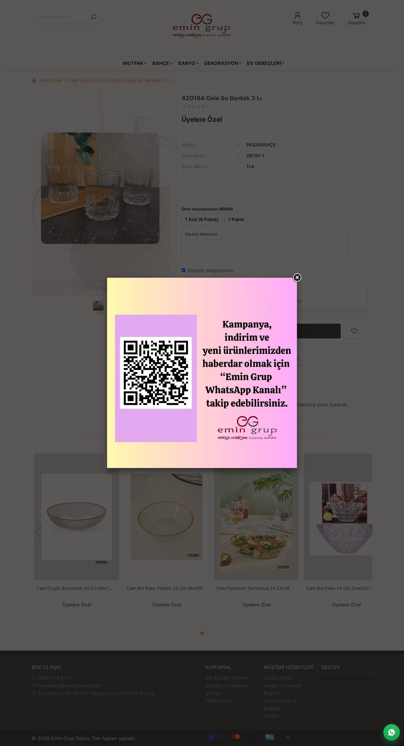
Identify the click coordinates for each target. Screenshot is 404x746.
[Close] (297, 277)
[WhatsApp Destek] (391, 732)
